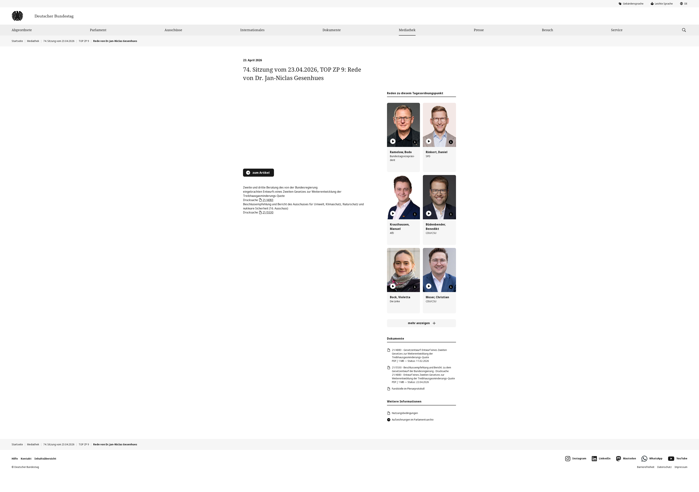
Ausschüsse (173, 30)
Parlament (98, 30)
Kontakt (26, 458)
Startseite (17, 41)
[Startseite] (42, 16)
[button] (682, 3)
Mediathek (407, 30)
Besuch (547, 30)
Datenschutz (664, 467)
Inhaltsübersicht (45, 458)
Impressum (681, 467)
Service (617, 30)
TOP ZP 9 (84, 41)
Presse (479, 30)
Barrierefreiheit (645, 467)
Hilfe (15, 458)
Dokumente (332, 30)
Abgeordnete (22, 30)
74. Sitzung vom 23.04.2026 (58, 41)
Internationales (252, 30)
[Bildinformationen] (415, 142)
